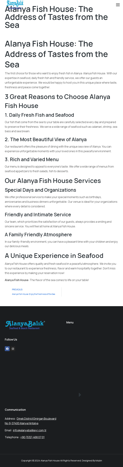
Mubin (99, 460)
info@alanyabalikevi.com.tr (29, 430)
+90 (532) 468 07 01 (32, 437)
